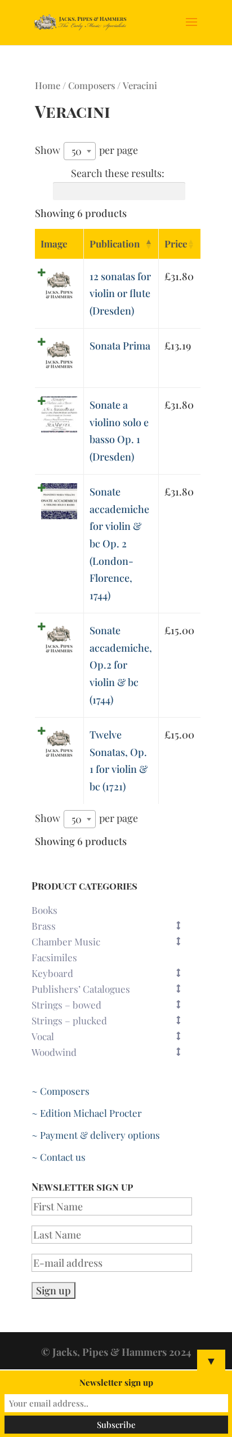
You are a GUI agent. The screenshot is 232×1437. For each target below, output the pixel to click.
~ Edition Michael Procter (87, 1113)
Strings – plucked (69, 1020)
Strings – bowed (66, 1004)
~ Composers (61, 1091)
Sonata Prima (120, 345)
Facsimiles (54, 957)
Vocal (43, 1036)
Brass (44, 925)
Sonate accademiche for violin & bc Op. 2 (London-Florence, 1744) (119, 543)
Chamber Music (66, 941)
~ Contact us (59, 1157)
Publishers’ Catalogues (81, 989)
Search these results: (117, 173)
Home (47, 85)
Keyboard (52, 973)
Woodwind (54, 1052)
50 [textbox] (77, 151)
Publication (115, 243)
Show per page (86, 150)
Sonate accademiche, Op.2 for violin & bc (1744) (121, 665)
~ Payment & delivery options (96, 1135)
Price (176, 243)
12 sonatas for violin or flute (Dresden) (120, 293)
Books (44, 910)
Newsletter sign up (116, 1382)
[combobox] (80, 151)
